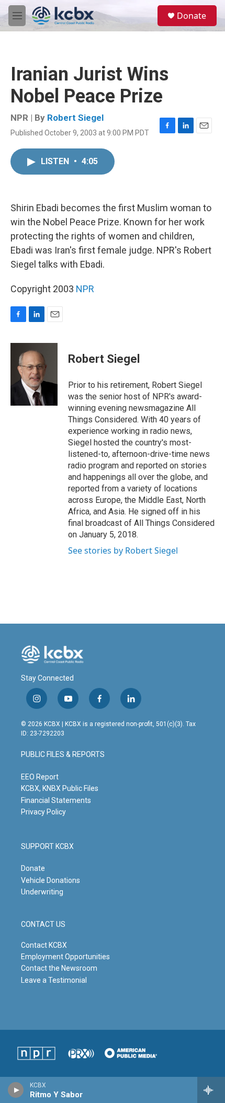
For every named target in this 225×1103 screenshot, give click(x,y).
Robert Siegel (75, 117)
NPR (85, 288)
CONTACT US (43, 924)
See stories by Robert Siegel (123, 550)
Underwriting (42, 892)
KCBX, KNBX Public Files (59, 788)
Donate (191, 15)
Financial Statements (56, 800)
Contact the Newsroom (59, 968)
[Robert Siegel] (34, 374)
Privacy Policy (43, 812)
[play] (15, 1090)
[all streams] (211, 1090)
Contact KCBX (44, 945)
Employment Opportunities (65, 956)
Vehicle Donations (50, 880)
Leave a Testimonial (54, 980)
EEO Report (40, 777)
